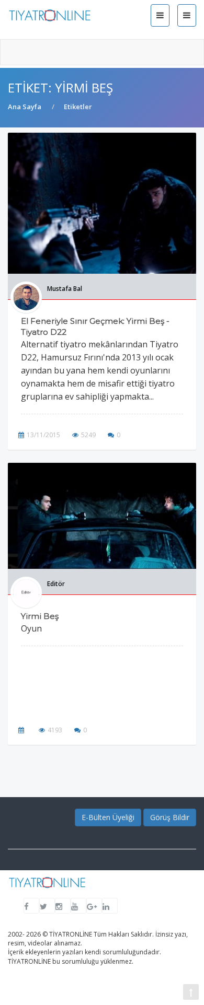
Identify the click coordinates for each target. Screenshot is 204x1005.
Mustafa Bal (64, 288)
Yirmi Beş (40, 616)
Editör (56, 583)
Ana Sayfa (24, 106)
